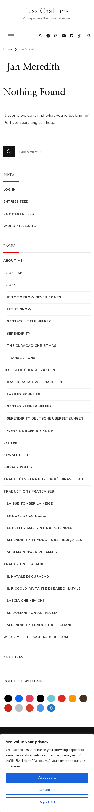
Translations (21, 358)
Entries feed (16, 201)
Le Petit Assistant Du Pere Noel (39, 528)
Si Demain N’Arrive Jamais (32, 552)
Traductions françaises (28, 491)
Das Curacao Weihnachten (34, 382)
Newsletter (15, 455)
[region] (47, 773)
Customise (47, 790)
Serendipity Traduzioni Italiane (39, 625)
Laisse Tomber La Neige (30, 503)
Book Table (14, 273)
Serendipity (18, 334)
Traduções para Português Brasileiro (43, 479)
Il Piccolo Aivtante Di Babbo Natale (44, 588)
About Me (13, 261)
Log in (9, 189)
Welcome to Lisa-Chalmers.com (35, 637)
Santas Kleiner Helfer (29, 406)
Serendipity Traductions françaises (44, 540)
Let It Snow (19, 309)
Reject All (47, 802)
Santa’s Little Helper (29, 321)
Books (9, 285)
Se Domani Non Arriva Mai (33, 613)
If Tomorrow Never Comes (34, 297)
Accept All (47, 777)
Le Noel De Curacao (27, 516)
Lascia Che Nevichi (25, 600)
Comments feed (18, 214)
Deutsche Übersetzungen (29, 370)
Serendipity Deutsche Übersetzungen (45, 418)
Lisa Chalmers (47, 11)
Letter (10, 443)
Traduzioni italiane (23, 564)
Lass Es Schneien (23, 394)
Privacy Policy (18, 467)
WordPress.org (19, 226)
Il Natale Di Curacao (28, 576)
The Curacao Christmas (31, 346)
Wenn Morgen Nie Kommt (32, 431)
